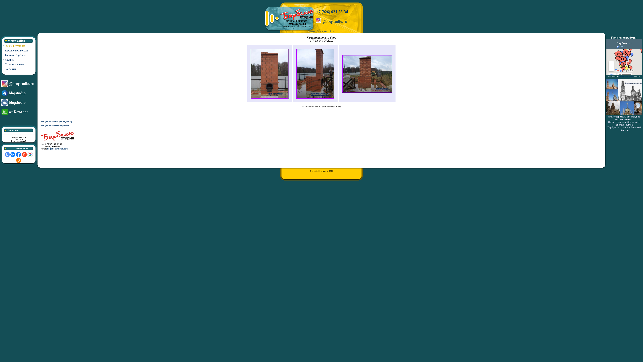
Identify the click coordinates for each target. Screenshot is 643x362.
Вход (332, 31)
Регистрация (323, 31)
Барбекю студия (626, 76)
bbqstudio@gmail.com (57, 149)
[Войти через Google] (30, 154)
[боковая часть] (315, 98)
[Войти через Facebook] (18, 154)
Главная (311, 31)
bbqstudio (17, 93)
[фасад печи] (270, 98)
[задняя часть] (367, 92)
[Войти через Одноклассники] (18, 160)
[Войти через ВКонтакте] (12, 154)
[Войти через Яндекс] (24, 154)
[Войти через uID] (7, 154)
